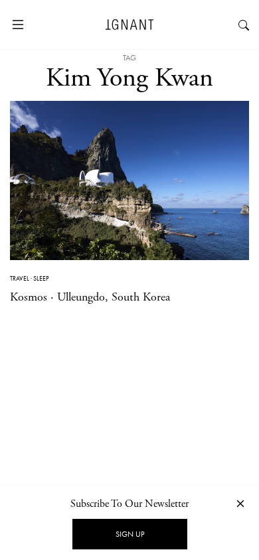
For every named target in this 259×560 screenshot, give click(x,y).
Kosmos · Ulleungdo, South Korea (90, 297)
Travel (19, 278)
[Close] (240, 503)
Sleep (41, 278)
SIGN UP (130, 534)
